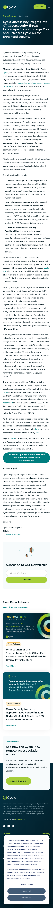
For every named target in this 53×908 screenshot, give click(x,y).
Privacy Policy (31, 864)
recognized (8, 402)
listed (5, 392)
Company (46, 834)
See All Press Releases (15, 608)
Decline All (26, 898)
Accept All (27, 891)
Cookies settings (26, 884)
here (37, 429)
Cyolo (5, 72)
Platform (6, 834)
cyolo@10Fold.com (11, 534)
